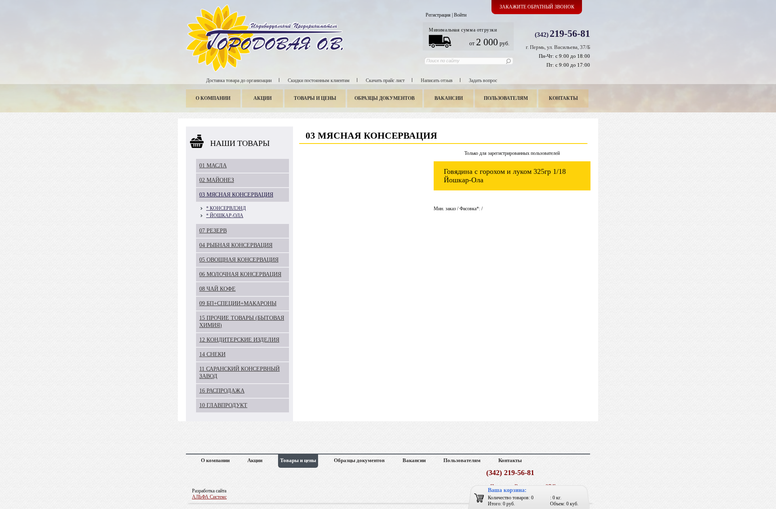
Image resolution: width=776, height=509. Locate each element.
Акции (262, 98)
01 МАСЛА (213, 166)
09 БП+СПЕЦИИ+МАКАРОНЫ (237, 303)
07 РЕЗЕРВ (213, 231)
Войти (460, 15)
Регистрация (438, 15)
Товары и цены (315, 98)
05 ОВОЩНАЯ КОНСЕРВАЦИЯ (238, 260)
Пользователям (506, 98)
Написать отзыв (437, 80)
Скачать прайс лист (385, 80)
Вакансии (448, 98)
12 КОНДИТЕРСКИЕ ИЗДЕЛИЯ (239, 340)
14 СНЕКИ (212, 354)
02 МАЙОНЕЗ (216, 180)
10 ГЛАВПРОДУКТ (223, 405)
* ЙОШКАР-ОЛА (224, 215)
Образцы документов (384, 98)
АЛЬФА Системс (209, 497)
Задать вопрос (483, 80)
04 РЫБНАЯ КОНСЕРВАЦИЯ (235, 245)
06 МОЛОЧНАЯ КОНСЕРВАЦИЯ (240, 274)
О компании (213, 98)
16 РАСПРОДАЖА (222, 391)
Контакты (563, 98)
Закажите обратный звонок (537, 7)
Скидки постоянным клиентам (319, 80)
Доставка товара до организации (239, 80)
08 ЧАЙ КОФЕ (217, 289)
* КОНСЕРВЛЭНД (226, 208)
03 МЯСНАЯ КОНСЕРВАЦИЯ (236, 195)
